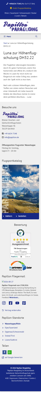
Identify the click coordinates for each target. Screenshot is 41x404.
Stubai (33, 13)
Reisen (24, 16)
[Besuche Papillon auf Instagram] (5, 303)
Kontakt (26, 381)
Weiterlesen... (14, 297)
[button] (4, 352)
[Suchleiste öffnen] (36, 36)
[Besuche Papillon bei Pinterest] (25, 303)
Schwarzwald (25, 13)
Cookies (32, 378)
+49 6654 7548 (10, 133)
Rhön (7, 13)
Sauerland (14, 13)
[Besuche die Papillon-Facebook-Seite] (12, 303)
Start (5, 43)
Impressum (14, 378)
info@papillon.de (11, 137)
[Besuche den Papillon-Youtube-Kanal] (18, 303)
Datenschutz (23, 378)
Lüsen (17, 16)
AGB (6, 378)
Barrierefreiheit (17, 381)
